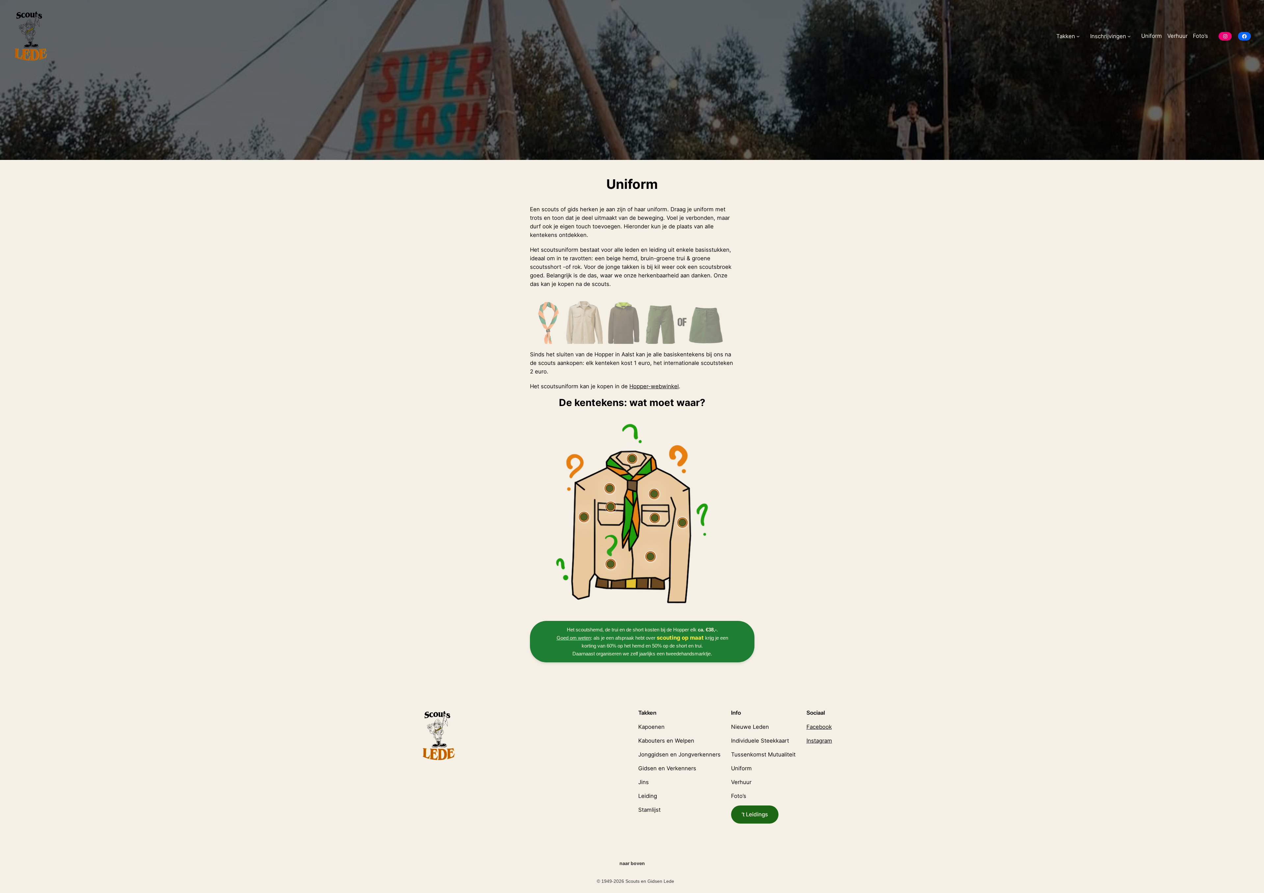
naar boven (632, 863)
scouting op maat (681, 637)
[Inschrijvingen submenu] (1129, 36)
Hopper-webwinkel (654, 386)
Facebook (819, 727)
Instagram (819, 740)
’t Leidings (755, 814)
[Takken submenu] (1078, 36)
